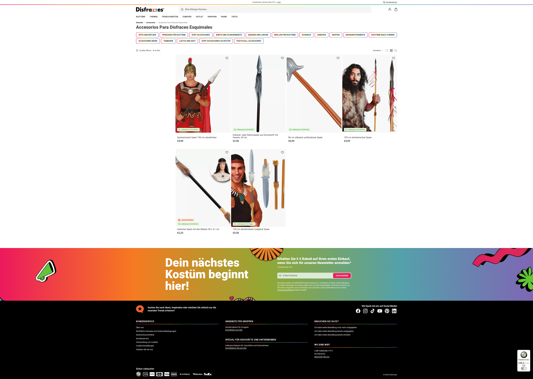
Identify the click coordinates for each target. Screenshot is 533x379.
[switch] (524, 368)
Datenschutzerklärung (285, 290)
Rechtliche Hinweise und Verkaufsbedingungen (156, 331)
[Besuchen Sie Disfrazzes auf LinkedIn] (394, 311)
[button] (378, 50)
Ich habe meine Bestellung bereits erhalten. (332, 335)
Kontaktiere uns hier (233, 330)
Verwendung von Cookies (147, 342)
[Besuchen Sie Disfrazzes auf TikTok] (372, 311)
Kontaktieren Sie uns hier (236, 348)
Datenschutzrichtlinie (145, 335)
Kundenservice (142, 338)
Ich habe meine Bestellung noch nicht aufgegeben (335, 327)
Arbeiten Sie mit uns (144, 349)
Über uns (140, 327)
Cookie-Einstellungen (145, 346)
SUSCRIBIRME (342, 275)
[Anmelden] (390, 9)
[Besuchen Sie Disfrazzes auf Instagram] (365, 311)
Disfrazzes (393, 375)
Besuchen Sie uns (321, 357)
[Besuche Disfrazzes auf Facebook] (358, 311)
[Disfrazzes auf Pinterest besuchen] (387, 311)
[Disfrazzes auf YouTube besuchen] (380, 311)
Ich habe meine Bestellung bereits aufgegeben (334, 331)
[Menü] (528, 351)
